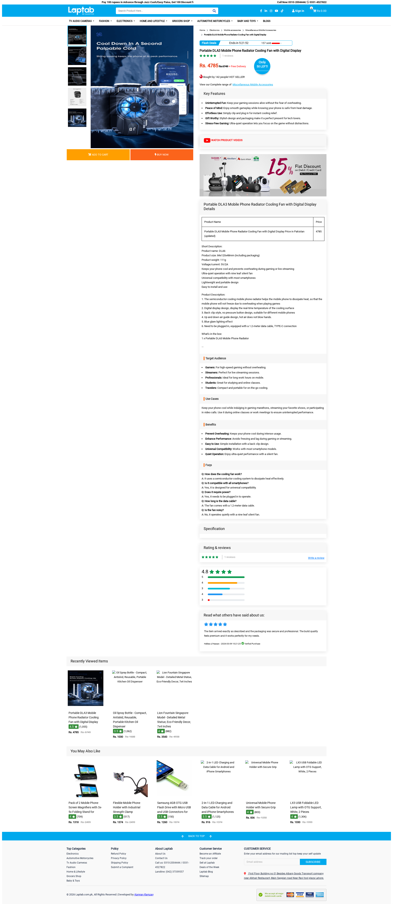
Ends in (233, 43)
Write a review (316, 557)
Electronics (125, 21)
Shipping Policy (119, 862)
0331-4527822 (317, 2)
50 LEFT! (262, 66)
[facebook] (261, 10)
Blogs (266, 21)
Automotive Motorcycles (214, 21)
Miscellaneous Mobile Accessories (253, 84)
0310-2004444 (296, 2)
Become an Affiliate (210, 853)
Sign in (299, 10)
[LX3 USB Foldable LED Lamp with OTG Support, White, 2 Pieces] (307, 796)
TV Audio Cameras (80, 21)
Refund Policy (118, 853)
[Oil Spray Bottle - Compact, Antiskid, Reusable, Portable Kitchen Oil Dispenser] (130, 706)
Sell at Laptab (207, 862)
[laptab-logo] (81, 11)
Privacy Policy (118, 858)
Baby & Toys (73, 880)
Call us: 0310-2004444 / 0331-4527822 (172, 865)
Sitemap (204, 876)
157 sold (266, 43)
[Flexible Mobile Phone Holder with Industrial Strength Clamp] (130, 796)
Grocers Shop (181, 21)
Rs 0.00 (321, 10)
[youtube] (276, 10)
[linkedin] (266, 10)
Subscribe (313, 862)
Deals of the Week (209, 867)
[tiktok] (282, 10)
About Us (160, 853)
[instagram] (271, 10)
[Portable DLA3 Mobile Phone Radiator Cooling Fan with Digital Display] (85, 706)
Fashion (104, 21)
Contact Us (161, 858)
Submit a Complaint (122, 867)
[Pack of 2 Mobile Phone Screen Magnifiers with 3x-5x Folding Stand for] (85, 796)
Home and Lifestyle (152, 21)
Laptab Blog (206, 871)
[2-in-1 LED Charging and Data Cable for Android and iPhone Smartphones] (218, 796)
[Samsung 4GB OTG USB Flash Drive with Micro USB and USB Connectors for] (174, 796)
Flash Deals (209, 43)
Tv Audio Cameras (77, 862)
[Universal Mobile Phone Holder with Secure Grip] (263, 796)
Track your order (209, 858)
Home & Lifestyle (76, 871)
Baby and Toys (246, 21)
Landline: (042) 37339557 (169, 871)
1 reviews (227, 55)
